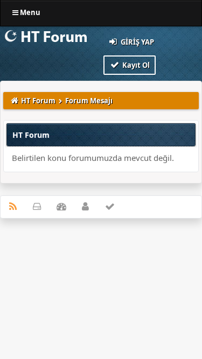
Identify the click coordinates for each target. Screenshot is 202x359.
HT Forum (38, 100)
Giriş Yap (136, 42)
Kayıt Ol (135, 65)
